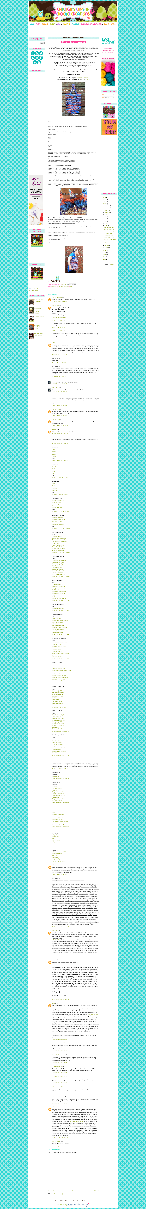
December (107, 206)
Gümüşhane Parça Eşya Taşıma (59, 541)
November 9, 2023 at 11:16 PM (61, 552)
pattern (67, 286)
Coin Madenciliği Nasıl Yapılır (59, 751)
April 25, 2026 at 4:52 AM (59, 1063)
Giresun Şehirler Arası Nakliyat (59, 538)
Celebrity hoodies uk (57, 1066)
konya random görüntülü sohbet (59, 627)
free (59, 286)
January (106, 247)
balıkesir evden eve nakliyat (58, 519)
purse (71, 286)
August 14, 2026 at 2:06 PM (60, 1146)
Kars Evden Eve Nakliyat (57, 584)
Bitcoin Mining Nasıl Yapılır (58, 694)
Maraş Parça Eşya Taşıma (58, 545)
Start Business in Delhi (57, 321)
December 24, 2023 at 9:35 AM (61, 683)
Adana (53, 470)
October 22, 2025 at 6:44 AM (60, 926)
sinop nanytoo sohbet (57, 656)
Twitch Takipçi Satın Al (57, 716)
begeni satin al (55, 836)
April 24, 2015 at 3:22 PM (59, 354)
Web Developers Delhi (57, 331)
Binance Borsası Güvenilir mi (58, 720)
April (106, 223)
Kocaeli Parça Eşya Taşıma (58, 564)
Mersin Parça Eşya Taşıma (58, 565)
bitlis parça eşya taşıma (57, 507)
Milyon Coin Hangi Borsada (58, 741)
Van (53, 473)
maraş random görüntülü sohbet (59, 667)
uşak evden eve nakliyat (57, 517)
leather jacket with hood (57, 1097)
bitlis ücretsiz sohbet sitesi (58, 629)
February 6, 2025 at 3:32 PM (60, 827)
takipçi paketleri (55, 835)
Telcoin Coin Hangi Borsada (58, 747)
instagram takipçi (56, 859)
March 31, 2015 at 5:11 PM (60, 317)
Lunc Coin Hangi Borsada (58, 718)
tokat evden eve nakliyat (57, 521)
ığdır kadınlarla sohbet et (58, 625)
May (106, 221)
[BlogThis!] (72, 284)
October (107, 210)
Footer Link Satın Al (56, 797)
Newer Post (51, 1190)
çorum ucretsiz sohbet (57, 644)
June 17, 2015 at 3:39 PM (59, 376)
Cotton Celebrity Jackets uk (58, 1086)
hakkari (53, 487)
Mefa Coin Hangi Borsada (58, 692)
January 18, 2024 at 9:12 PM (60, 755)
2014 (104, 250)
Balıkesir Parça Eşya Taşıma (58, 548)
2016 (104, 201)
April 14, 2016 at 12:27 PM (59, 383)
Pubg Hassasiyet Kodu (57, 788)
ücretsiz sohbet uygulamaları (59, 648)
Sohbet (53, 705)
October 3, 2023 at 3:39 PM (60, 494)
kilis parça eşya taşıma (57, 502)
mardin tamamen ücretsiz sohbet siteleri (61, 670)
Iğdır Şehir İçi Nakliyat (57, 590)
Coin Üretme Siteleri (56, 749)
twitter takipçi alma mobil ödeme (60, 852)
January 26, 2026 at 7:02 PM (60, 999)
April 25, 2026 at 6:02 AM (59, 1103)
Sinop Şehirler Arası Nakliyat (58, 586)
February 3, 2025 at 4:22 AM (60, 779)
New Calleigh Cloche (109, 229)
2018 (104, 197)
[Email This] (70, 284)
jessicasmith (55, 930)
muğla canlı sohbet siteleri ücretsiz (60, 677)
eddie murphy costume (61, 765)
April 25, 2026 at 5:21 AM (59, 1073)
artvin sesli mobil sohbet (58, 631)
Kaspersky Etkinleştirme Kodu (59, 824)
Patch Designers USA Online (76, 1121)
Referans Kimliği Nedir (57, 742)
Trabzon (54, 456)
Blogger (112, 264)
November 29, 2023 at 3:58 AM (61, 611)
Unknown (54, 429)
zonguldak (54, 488)
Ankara (53, 471)
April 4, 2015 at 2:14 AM (59, 327)
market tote (63, 286)
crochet (55, 286)
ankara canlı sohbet (56, 618)
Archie (53, 865)
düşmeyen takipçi (56, 840)
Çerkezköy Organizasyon (58, 572)
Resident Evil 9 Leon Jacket (58, 1055)
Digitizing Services (56, 1141)
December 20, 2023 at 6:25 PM (61, 659)
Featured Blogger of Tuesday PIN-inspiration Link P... (109, 233)
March (106, 225)
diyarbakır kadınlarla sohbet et (59, 675)
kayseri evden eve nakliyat (58, 523)
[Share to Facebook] (75, 284)
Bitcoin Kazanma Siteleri (58, 703)
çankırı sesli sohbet (56, 649)
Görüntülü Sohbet (56, 727)
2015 (104, 204)
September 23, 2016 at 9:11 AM (61, 425)
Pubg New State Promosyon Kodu (60, 816)
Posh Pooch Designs (57, 297)
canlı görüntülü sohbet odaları (59, 672)
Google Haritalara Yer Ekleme (59, 792)
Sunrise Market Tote (73, 42)
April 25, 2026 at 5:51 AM (59, 1093)
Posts (105, 95)
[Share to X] (73, 284)
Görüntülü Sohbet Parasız (58, 696)
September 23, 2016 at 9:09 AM (61, 415)
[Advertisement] (73, 30)
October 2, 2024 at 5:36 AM (60, 769)
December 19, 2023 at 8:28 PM (61, 635)
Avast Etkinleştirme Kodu (58, 793)
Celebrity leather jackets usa (58, 1076)
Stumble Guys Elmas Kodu (58, 814)
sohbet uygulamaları (57, 651)
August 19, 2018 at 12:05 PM (60, 433)
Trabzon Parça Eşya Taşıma (58, 547)
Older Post (96, 1190)
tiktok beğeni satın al (57, 853)
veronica (54, 960)
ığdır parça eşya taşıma (57, 506)
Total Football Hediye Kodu (58, 818)
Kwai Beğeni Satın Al (57, 729)
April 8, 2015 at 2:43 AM (59, 339)
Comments (106, 97)
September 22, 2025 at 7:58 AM (61, 874)
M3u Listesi (54, 790)
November (107, 208)
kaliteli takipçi (55, 857)
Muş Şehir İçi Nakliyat (57, 595)
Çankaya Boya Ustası (57, 536)
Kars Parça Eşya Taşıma (57, 597)
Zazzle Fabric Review (109, 237)
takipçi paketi (55, 855)
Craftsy (87, 79)
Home (73, 1190)
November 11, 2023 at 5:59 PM (61, 576)
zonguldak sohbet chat (57, 632)
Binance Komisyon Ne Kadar (58, 725)
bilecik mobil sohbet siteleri (58, 674)
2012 (104, 255)
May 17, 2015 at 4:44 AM (59, 362)
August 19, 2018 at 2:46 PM (60, 443)
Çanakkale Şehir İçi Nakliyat (58, 593)
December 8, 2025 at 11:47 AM (61, 956)
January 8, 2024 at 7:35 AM (60, 707)
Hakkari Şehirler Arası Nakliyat (59, 540)
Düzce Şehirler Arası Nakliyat (59, 588)
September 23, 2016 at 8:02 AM (61, 405)
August (106, 214)
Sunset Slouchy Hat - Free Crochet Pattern (38, 326)
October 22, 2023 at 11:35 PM (61, 528)
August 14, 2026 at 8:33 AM (60, 1137)
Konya (53, 468)
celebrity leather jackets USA (58, 1043)
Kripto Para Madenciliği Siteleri (59, 715)
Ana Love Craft (55, 305)
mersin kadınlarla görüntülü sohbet (60, 620)
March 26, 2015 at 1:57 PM (60, 302)
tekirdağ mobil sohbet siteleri (59, 679)
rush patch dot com (56, 940)
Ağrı (53, 453)
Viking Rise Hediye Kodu (57, 819)
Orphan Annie (55, 380)
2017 (104, 199)
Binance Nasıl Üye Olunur (58, 723)
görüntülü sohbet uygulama (58, 655)
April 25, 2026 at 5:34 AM (59, 1083)
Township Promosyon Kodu (58, 795)
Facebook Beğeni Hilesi (57, 691)
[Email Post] (67, 284)
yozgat (53, 483)
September (107, 212)
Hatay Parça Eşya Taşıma (58, 550)
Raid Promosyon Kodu (57, 800)
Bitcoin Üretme (55, 698)
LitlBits (53, 343)
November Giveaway (39, 316)
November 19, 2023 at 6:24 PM (61, 600)
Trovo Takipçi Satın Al (57, 701)
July (106, 216)
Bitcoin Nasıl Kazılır (56, 699)
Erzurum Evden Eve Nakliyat (58, 571)
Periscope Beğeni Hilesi (57, 722)
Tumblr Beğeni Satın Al (57, 744)
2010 (104, 259)
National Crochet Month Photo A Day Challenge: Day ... (110, 241)
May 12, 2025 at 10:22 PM (59, 844)
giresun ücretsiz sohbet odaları (59, 681)
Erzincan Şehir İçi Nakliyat (58, 562)
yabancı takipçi (55, 776)
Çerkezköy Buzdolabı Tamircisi (59, 560)
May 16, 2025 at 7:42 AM (59, 861)
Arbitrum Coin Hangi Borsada (59, 598)
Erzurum (54, 449)
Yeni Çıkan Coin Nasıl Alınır (58, 746)
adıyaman (54, 490)
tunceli (53, 485)
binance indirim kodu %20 (58, 608)
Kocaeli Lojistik (55, 543)
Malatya (54, 454)
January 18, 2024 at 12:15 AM (60, 731)
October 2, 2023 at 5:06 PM (60, 477)
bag (53, 286)
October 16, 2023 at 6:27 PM (60, 511)
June (106, 219)
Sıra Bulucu (54, 812)
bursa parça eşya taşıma (57, 504)
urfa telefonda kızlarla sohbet (59, 646)
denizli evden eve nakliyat (58, 524)
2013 (104, 252)
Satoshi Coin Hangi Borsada (58, 574)
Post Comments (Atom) (60, 1194)
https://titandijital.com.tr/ (58, 500)
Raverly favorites (82, 78)
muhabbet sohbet (56, 624)
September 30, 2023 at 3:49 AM (61, 460)
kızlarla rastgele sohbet (57, 622)
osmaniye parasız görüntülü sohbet (60, 653)
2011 (104, 257)
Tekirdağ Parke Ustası (57, 567)
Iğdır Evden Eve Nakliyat (57, 569)
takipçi (53, 838)
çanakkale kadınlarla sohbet (58, 668)
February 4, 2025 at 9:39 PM (60, 803)
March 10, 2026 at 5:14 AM (60, 1039)
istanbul (54, 451)
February (107, 245)
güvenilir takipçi (55, 786)
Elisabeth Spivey (56, 409)
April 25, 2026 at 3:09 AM (59, 1051)
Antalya (54, 466)
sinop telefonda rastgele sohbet (59, 642)
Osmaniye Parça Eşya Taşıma (59, 591)
